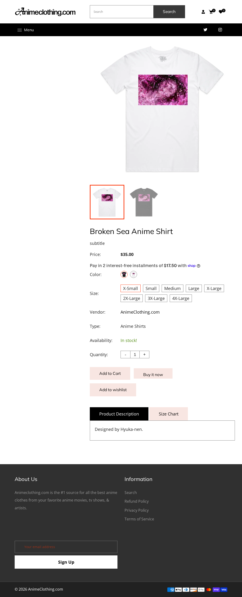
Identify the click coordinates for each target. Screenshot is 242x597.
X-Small (130, 288)
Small (151, 288)
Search (169, 11)
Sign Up (66, 562)
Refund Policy (137, 501)
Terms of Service (139, 519)
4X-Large (180, 298)
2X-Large (131, 298)
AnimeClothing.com (140, 312)
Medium (172, 288)
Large (193, 288)
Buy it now (153, 374)
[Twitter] (205, 29)
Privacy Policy (137, 510)
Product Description (119, 414)
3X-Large (156, 298)
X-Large (214, 288)
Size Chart (168, 414)
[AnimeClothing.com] (45, 11)
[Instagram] (220, 29)
